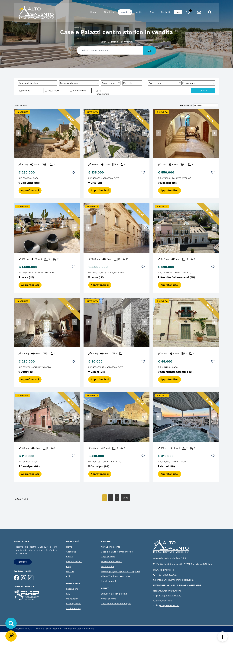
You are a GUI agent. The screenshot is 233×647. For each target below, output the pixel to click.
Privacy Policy (73, 603)
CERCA (203, 90)
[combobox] (37, 83)
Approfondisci (30, 190)
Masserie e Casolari (111, 561)
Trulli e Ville (107, 566)
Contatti (165, 12)
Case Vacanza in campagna (116, 603)
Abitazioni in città (110, 547)
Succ (125, 497)
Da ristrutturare (102, 91)
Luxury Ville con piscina (114, 593)
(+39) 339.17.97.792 (169, 605)
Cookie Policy (73, 608)
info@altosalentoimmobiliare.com (175, 579)
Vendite (125, 12)
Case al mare (108, 556)
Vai (149, 50)
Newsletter (72, 598)
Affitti (139, 12)
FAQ (68, 593)
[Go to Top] (222, 636)
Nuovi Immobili (109, 581)
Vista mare (53, 90)
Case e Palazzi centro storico (117, 551)
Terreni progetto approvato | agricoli (120, 571)
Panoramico (79, 90)
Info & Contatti (74, 561)
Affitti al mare (108, 598)
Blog (151, 12)
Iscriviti (23, 562)
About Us (109, 12)
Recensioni (72, 589)
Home (93, 12)
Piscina (26, 90)
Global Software (85, 628)
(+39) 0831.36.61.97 (167, 575)
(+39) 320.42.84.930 (170, 595)
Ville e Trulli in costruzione (115, 576)
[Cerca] (11, 623)
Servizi (69, 556)
